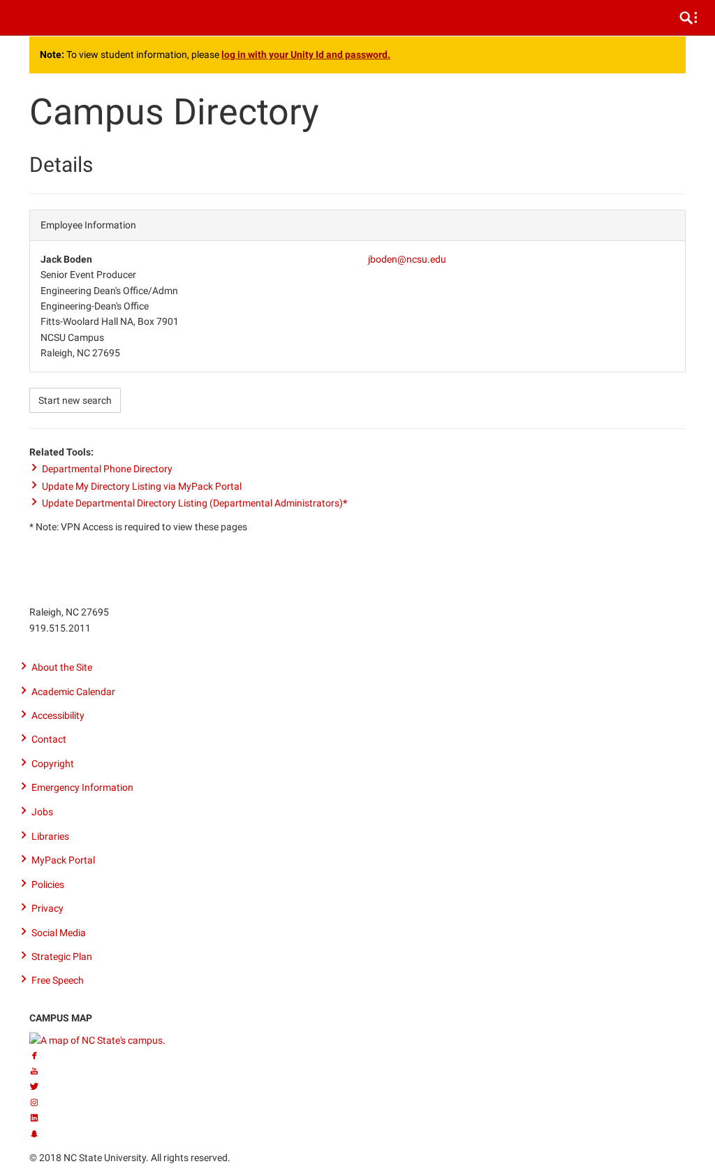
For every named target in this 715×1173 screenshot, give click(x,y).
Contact (48, 739)
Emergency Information (82, 787)
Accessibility (57, 715)
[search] (688, 17)
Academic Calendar (73, 691)
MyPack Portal (63, 860)
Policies (47, 884)
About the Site (61, 667)
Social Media (58, 932)
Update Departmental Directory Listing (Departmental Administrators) (194, 503)
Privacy (47, 908)
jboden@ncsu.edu (407, 259)
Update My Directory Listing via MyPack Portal (142, 486)
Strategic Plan (61, 956)
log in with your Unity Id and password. (305, 54)
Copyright (52, 763)
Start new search (75, 400)
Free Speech (57, 980)
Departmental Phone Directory (107, 468)
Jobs (42, 811)
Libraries (50, 836)
